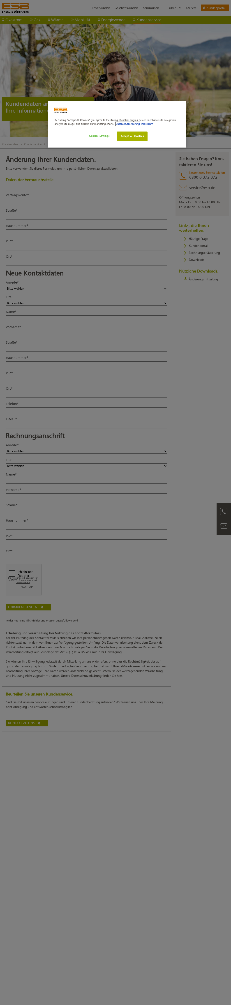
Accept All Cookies (132, 136)
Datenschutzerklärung (128, 123)
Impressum (147, 123)
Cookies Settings (99, 135)
